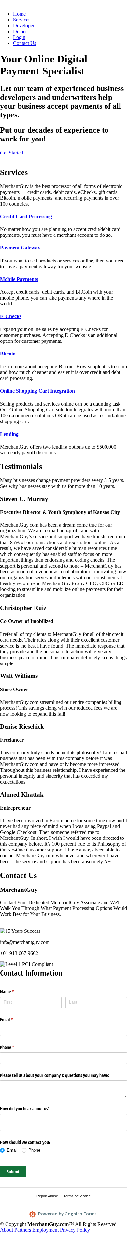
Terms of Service (77, 1196)
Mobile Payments (19, 279)
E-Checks (10, 316)
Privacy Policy (75, 1230)
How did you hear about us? (24, 1109)
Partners (22, 1230)
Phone (14, 1047)
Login (19, 37)
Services (21, 19)
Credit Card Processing (26, 216)
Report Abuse (47, 1196)
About (6, 1230)
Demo (19, 31)
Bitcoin (8, 353)
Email (14, 1019)
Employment (45, 1230)
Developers (24, 25)
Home (19, 14)
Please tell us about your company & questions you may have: (54, 1075)
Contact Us (24, 43)
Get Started (11, 152)
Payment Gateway (20, 247)
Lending (9, 434)
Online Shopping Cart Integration (37, 391)
